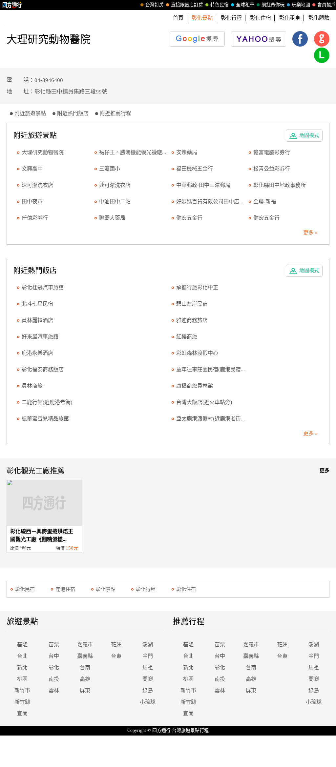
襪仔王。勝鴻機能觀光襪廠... (132, 152)
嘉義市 (85, 644)
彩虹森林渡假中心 (197, 353)
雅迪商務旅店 (192, 320)
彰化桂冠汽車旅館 (43, 287)
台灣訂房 (154, 4)
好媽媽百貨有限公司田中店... (209, 201)
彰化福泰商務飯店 (43, 369)
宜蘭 (22, 713)
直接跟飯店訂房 (187, 4)
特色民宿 (219, 4)
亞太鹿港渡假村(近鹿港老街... (210, 418)
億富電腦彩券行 (271, 152)
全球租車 (245, 4)
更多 (324, 470)
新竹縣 (22, 702)
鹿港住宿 (65, 589)
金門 (147, 656)
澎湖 (147, 644)
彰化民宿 (25, 589)
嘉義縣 (85, 656)
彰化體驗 (318, 18)
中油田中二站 (115, 201)
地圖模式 (309, 135)
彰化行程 (231, 18)
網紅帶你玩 (273, 4)
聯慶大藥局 (112, 218)
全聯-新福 (264, 201)
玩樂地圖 (301, 4)
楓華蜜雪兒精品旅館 (45, 418)
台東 (116, 656)
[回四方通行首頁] (12, 5)
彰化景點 (106, 589)
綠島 (147, 690)
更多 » (310, 232)
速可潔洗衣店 (37, 185)
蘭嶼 (147, 679)
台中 (54, 656)
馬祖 (147, 667)
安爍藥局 (186, 152)
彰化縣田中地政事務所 (279, 185)
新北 (22, 667)
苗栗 (54, 644)
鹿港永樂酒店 (37, 353)
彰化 (54, 667)
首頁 (178, 18)
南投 (54, 679)
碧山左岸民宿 (192, 304)
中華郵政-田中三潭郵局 (203, 185)
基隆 (22, 644)
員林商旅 (32, 386)
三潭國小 (109, 169)
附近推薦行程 (115, 113)
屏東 (85, 690)
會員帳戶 (326, 4)
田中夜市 (32, 201)
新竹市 (22, 690)
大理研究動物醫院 (43, 152)
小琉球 (148, 702)
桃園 (22, 679)
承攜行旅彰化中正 (197, 287)
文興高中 (32, 169)
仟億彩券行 (35, 218)
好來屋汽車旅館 (40, 336)
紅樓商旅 (186, 336)
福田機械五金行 (194, 169)
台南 (85, 667)
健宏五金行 (189, 218)
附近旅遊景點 (30, 113)
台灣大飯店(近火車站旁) (204, 402)
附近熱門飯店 (73, 113)
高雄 (85, 679)
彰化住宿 (260, 18)
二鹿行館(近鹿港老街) (47, 402)
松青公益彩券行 (271, 169)
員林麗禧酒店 (37, 320)
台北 (22, 656)
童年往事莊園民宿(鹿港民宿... (210, 369)
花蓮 (116, 644)
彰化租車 (289, 18)
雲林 (54, 690)
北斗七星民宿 (37, 304)
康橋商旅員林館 (194, 386)
